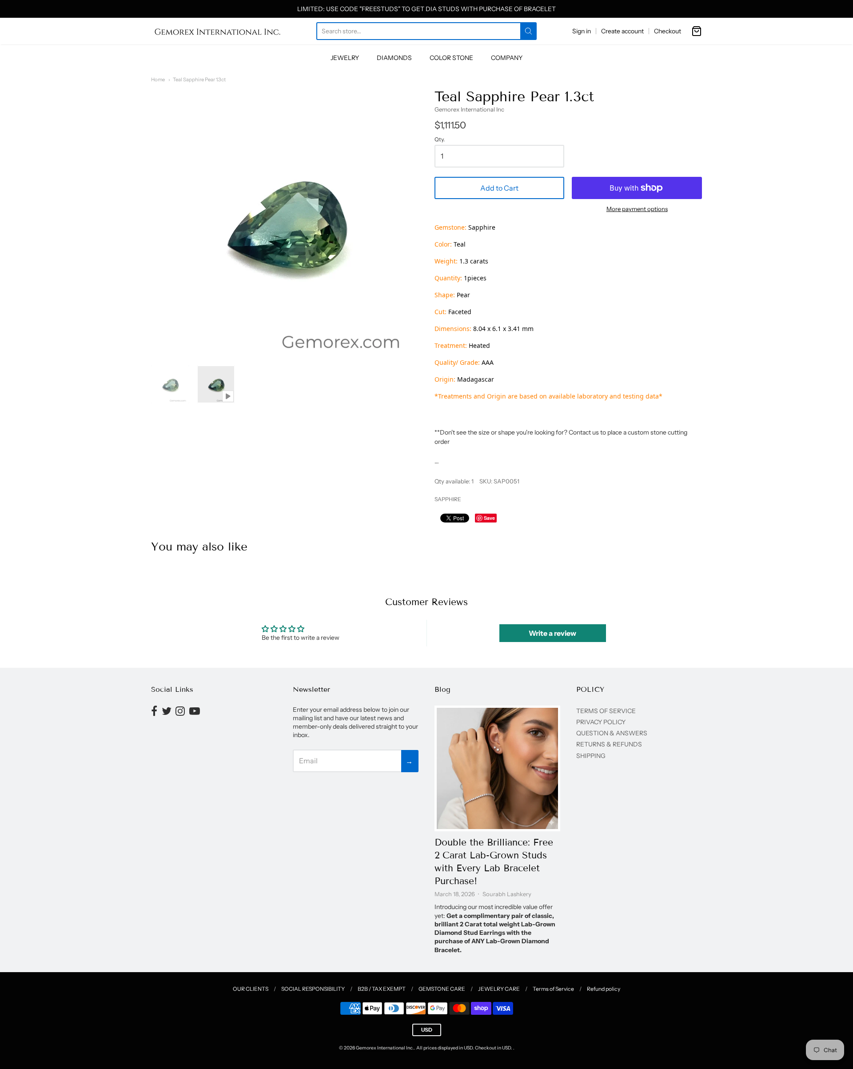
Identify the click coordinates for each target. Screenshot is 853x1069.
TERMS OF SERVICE (606, 711)
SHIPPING (591, 756)
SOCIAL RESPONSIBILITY (313, 988)
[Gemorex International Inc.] (217, 31)
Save (489, 518)
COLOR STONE (451, 58)
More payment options (637, 208)
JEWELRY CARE (499, 988)
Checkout (667, 31)
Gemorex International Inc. (385, 1048)
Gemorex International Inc (469, 109)
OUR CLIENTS (250, 988)
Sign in (581, 31)
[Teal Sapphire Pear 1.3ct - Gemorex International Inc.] (170, 384)
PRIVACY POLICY (601, 722)
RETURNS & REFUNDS (609, 744)
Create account (622, 31)
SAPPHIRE (447, 499)
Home (158, 79)
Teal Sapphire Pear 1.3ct (199, 79)
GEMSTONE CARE (442, 988)
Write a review (552, 633)
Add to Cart (499, 187)
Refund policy (603, 988)
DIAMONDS (394, 58)
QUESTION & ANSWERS (611, 733)
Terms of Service (553, 988)
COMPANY (506, 58)
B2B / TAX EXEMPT (382, 988)
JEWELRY (345, 58)
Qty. (439, 139)
